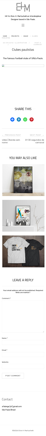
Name (5, 338)
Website (5, 362)
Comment (6, 298)
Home (5, 36)
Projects (15, 36)
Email (4, 350)
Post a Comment (38, 43)
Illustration (21, 43)
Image (26, 36)
